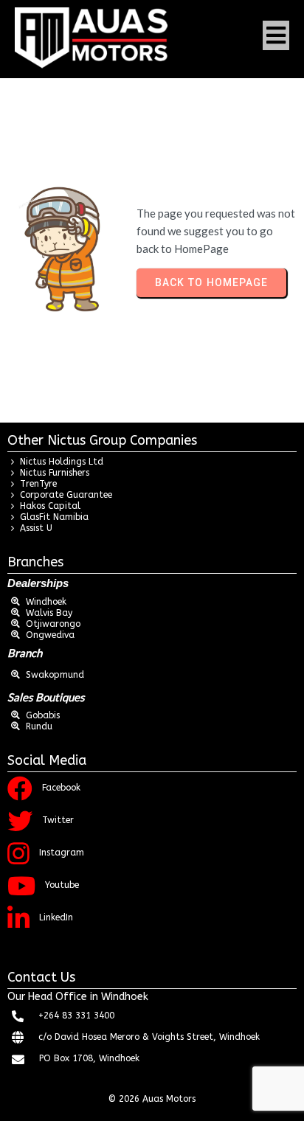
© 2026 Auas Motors (152, 1099)
